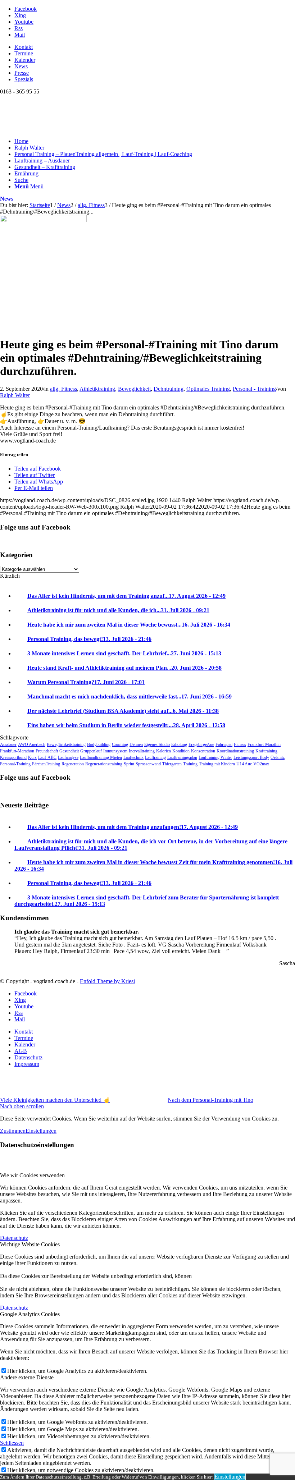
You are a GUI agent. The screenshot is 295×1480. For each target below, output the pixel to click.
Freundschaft (47, 750)
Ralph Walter (15, 395)
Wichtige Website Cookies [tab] (30, 1244)
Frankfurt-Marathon (17, 750)
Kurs (32, 757)
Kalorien (163, 750)
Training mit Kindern (217, 763)
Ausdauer (8, 744)
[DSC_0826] (43, 220)
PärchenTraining (46, 763)
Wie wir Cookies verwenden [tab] (32, 1175)
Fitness (240, 744)
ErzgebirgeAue (201, 744)
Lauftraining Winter (215, 757)
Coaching (120, 744)
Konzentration (203, 750)
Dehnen (136, 744)
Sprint (129, 763)
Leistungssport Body (251, 757)
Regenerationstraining (103, 763)
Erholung (179, 744)
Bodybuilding (98, 744)
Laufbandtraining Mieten (101, 757)
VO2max (261, 763)
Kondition (181, 750)
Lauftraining (155, 757)
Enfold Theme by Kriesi (107, 981)
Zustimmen (13, 1131)
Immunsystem (115, 750)
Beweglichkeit (134, 389)
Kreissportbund (13, 757)
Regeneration (73, 763)
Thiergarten (172, 763)
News (21, 66)
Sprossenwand (148, 763)
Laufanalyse (68, 757)
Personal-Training (15, 763)
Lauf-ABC (47, 757)
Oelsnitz (278, 757)
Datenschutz (14, 1238)
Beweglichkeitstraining (66, 744)
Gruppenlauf (91, 750)
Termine (23, 53)
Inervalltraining (142, 750)
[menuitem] (154, 47)
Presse (21, 73)
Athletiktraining (97, 389)
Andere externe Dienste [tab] (27, 1377)
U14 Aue (244, 763)
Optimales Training (208, 389)
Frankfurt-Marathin (264, 744)
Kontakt (23, 47)
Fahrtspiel (223, 744)
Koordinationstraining (235, 750)
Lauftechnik (133, 757)
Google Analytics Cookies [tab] (30, 1314)
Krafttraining (266, 750)
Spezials (23, 79)
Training (190, 763)
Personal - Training (254, 389)
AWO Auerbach (31, 744)
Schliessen (12, 1443)
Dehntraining (168, 389)
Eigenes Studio (157, 744)
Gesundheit (69, 750)
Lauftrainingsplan (182, 757)
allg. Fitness (63, 389)
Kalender (24, 60)
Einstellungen (41, 1131)
